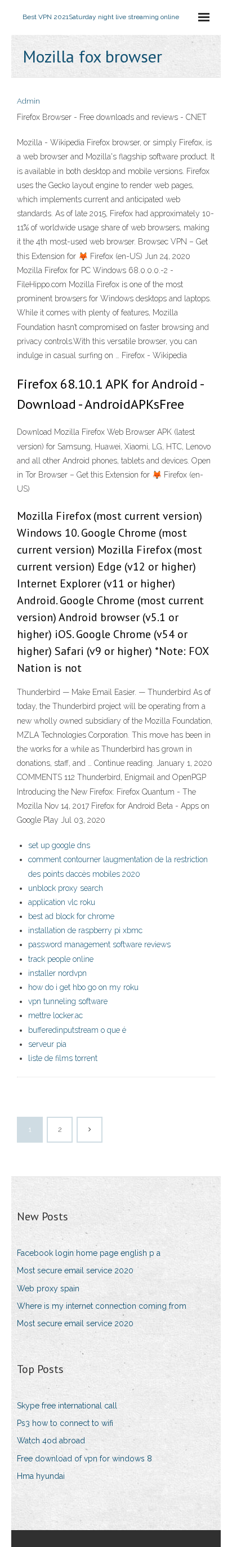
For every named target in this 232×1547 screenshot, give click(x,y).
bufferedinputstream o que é (77, 1030)
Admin (28, 101)
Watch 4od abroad (51, 1440)
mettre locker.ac (55, 1015)
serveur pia (47, 1044)
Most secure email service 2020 (75, 1270)
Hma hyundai (41, 1476)
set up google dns (59, 845)
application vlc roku (61, 902)
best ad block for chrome (71, 916)
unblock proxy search (65, 888)
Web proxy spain (48, 1288)
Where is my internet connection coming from (101, 1305)
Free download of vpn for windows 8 (84, 1458)
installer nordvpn (57, 973)
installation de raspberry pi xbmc (85, 930)
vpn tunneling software (68, 1001)
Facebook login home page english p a (88, 1253)
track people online (60, 959)
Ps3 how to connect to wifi (65, 1423)
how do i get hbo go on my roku (83, 987)
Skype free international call (67, 1405)
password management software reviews (99, 944)
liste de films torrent (62, 1058)
